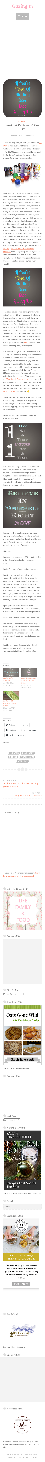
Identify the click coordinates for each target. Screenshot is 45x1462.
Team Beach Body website (17, 379)
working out (27, 757)
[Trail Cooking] (22, 1330)
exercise (13, 757)
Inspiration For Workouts (28, 794)
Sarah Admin (29, 135)
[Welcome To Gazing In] (22, 910)
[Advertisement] (22, 49)
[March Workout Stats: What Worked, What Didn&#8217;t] (29, 672)
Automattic (32, 1457)
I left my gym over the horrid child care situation (22, 248)
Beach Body (28, 753)
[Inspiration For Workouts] (11, 672)
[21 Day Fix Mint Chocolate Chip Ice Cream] (11, 695)
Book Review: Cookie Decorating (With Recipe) (20, 784)
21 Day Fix (14, 753)
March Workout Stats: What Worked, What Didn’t (28, 680)
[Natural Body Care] (22, 1160)
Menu (24, 16)
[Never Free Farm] (22, 1425)
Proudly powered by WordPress (23, 1455)
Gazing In (22, 6)
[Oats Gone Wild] (22, 1035)
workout (23, 761)
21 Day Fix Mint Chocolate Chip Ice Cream (9, 703)
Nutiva (27, 342)
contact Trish (9, 391)
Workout (22, 121)
